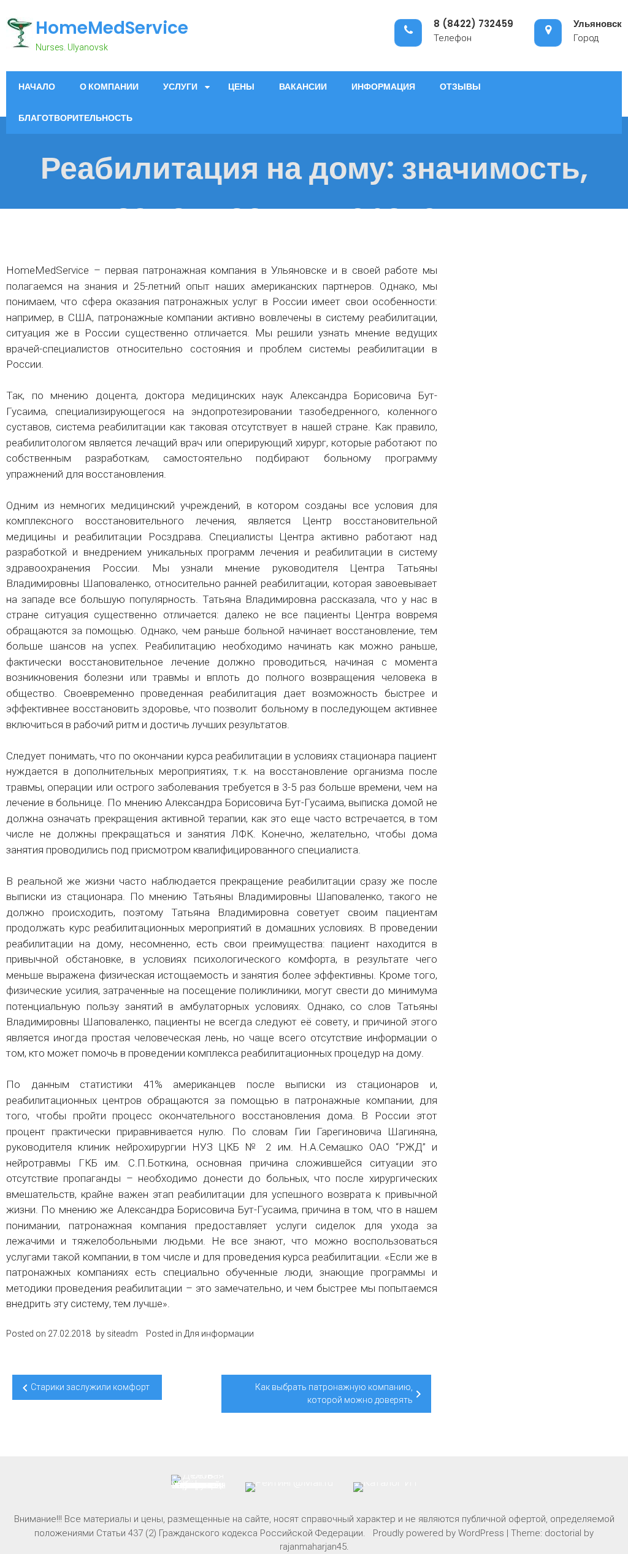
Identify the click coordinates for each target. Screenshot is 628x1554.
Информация (383, 86)
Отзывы (460, 86)
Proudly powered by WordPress (438, 1533)
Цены (241, 86)
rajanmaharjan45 (313, 1546)
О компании (109, 86)
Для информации (219, 1333)
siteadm (122, 1333)
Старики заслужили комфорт (90, 1387)
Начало (36, 86)
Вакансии (303, 86)
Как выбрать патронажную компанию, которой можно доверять (334, 1393)
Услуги (180, 86)
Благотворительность (75, 118)
